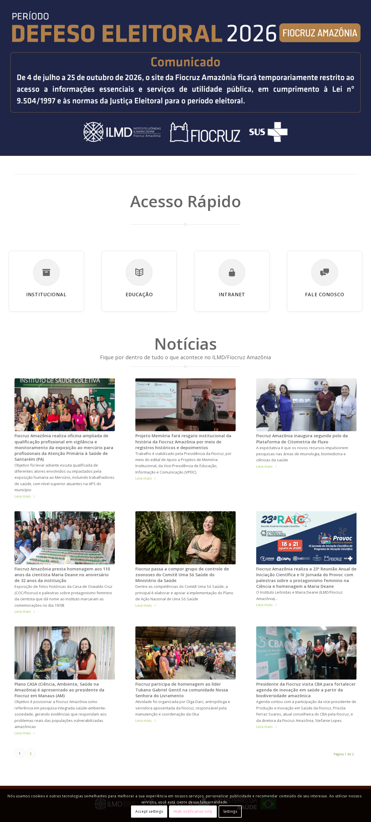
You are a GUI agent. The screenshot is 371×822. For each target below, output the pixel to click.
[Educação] (139, 272)
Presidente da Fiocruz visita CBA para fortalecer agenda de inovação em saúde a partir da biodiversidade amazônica (306, 689)
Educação (139, 294)
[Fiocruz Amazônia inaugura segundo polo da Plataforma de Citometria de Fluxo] (306, 404)
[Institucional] (46, 272)
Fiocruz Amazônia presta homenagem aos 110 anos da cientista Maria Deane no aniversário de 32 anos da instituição (62, 574)
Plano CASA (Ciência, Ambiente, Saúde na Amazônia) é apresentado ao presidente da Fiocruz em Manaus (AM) (59, 689)
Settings (230, 811)
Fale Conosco (324, 294)
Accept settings (149, 811)
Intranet (232, 294)
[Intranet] (232, 272)
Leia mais (22, 496)
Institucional (46, 294)
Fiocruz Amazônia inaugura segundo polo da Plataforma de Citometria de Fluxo (302, 438)
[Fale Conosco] (324, 272)
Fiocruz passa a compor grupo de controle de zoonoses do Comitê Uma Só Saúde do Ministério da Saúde (182, 574)
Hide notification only (193, 811)
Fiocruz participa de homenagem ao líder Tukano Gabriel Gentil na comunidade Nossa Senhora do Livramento (181, 689)
